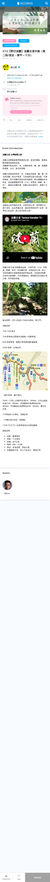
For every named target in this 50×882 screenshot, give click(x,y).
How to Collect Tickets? (21, 112)
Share (43, 9)
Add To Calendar (14, 78)
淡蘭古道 (40, 120)
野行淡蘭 (11, 91)
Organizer (6, 879)
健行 (19, 120)
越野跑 (29, 120)
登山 (11, 120)
